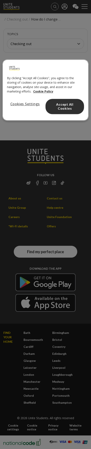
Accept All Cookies (64, 106)
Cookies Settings (25, 104)
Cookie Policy (43, 91)
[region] (45, 90)
